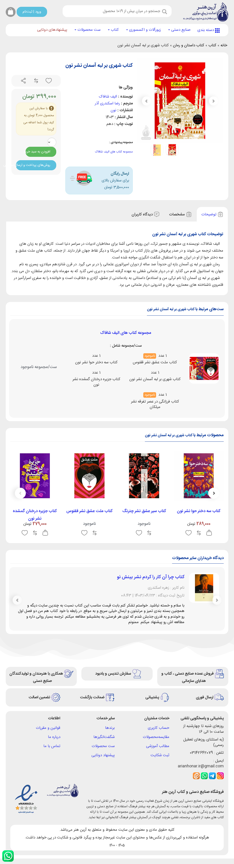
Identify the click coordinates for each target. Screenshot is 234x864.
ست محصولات (88, 30)
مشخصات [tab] (177, 214)
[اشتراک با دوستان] (23, 81)
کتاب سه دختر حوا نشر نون (199, 511)
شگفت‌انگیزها (104, 737)
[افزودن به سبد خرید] (209, 533)
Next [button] (20, 493)
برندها (110, 728)
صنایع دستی (180, 30)
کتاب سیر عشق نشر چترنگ (144, 511)
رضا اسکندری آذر (107, 103)
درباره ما (54, 737)
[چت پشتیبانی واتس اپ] (8, 856)
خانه (224, 45)
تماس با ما (51, 746)
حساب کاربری (158, 728)
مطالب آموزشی (157, 746)
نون (113, 110)
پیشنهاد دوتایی (103, 755)
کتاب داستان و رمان (188, 45)
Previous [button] (213, 493)
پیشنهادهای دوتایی (52, 30)
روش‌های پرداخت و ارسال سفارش (33, 165)
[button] (146, 101)
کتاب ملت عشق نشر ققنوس (89, 511)
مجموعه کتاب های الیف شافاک (114, 151)
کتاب (114, 30)
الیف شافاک (108, 96)
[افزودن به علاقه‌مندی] (48, 81)
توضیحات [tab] (209, 214)
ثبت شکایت (160, 755)
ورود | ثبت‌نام (32, 12)
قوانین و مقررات (48, 728)
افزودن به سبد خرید (38, 152)
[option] (199, 495)
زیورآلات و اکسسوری (144, 30)
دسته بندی (206, 30)
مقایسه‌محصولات (156, 737)
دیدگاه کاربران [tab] (143, 214)
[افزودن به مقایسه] (36, 81)
